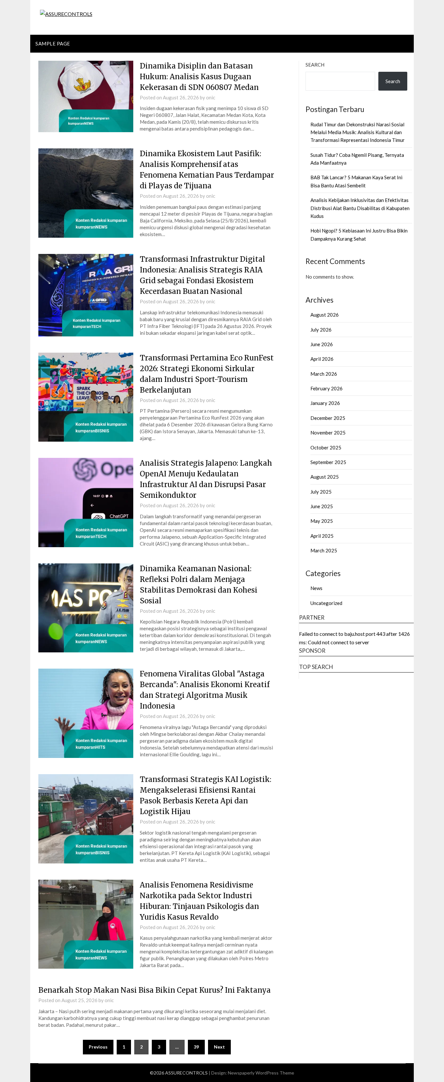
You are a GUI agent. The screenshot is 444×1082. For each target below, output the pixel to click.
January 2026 (325, 403)
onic (210, 97)
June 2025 (321, 506)
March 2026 (323, 374)
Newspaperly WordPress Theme (261, 1073)
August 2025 (324, 477)
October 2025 (325, 447)
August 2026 (324, 315)
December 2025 (327, 418)
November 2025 (328, 432)
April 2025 (321, 536)
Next (219, 1047)
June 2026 (321, 344)
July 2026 (321, 330)
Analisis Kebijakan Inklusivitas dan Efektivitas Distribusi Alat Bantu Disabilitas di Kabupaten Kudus (360, 208)
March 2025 (323, 550)
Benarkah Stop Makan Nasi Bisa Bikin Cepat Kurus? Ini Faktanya (154, 990)
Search (315, 65)
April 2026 (321, 359)
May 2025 (321, 521)
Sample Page (52, 43)
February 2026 (326, 388)
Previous (98, 1047)
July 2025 (321, 492)
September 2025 (328, 462)
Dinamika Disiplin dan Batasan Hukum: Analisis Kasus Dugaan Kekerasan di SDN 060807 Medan (199, 76)
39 (196, 1047)
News (316, 588)
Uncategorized (326, 603)
